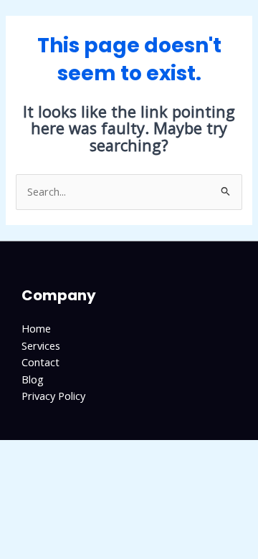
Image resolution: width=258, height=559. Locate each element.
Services (41, 345)
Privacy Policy (53, 395)
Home (36, 328)
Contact (40, 362)
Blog (33, 379)
